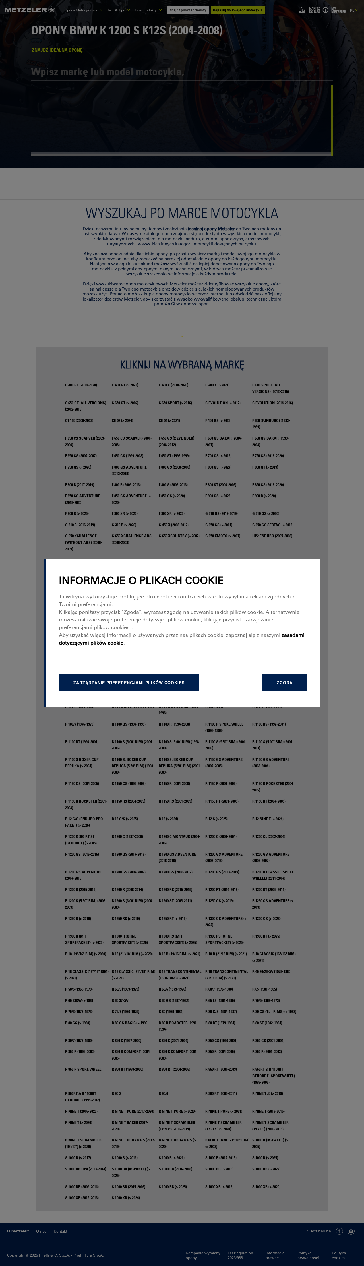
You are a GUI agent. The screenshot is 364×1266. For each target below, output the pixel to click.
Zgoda (285, 682)
